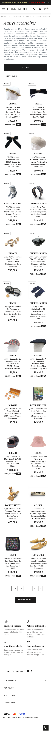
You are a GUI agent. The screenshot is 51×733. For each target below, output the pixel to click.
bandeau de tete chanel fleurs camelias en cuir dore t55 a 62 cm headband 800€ (13, 112)
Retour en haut (25, 599)
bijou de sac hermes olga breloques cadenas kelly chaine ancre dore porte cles (13, 261)
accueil (4, 16)
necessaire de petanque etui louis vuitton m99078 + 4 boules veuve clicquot (13, 513)
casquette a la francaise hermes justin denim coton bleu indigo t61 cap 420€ (38, 364)
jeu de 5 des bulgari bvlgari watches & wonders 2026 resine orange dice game (12, 413)
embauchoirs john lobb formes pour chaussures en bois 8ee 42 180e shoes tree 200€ (38, 563)
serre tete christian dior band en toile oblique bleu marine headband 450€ (38, 212)
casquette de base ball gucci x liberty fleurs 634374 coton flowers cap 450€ (12, 364)
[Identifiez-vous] (40, 9)
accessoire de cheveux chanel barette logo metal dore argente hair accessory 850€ (38, 513)
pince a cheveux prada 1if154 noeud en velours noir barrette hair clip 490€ (12, 162)
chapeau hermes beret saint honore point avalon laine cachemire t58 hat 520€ (38, 162)
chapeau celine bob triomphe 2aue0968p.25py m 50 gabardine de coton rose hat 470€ (38, 463)
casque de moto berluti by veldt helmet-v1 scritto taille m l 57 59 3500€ (12, 461)
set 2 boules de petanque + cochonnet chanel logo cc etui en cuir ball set (12, 311)
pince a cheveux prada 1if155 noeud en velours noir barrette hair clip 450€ (38, 112)
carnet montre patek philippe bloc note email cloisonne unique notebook (38, 413)
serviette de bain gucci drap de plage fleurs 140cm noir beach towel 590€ (13, 563)
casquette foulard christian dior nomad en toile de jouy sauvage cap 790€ (12, 212)
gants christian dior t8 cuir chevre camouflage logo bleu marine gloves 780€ (38, 313)
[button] (34, 9)
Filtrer (25, 68)
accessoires (16, 16)
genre (28, 16)
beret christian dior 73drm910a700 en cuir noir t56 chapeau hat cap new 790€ (38, 261)
